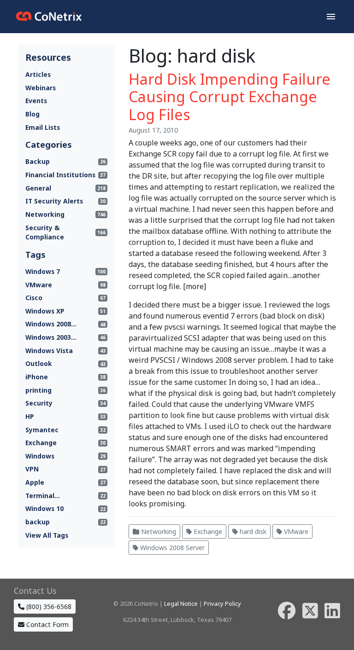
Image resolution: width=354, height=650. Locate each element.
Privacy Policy (222, 603)
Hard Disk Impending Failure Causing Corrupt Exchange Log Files (229, 96)
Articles (38, 74)
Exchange (207, 531)
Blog (32, 114)
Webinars (40, 87)
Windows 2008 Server (171, 547)
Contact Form (46, 624)
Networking (157, 531)
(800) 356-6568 (47, 606)
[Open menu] (331, 16)
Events (36, 100)
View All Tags (46, 535)
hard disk (252, 531)
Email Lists (42, 127)
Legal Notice (181, 603)
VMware (295, 531)
